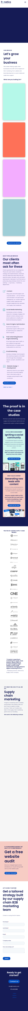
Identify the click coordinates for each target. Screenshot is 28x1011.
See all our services (9, 383)
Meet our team (8, 387)
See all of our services (14, 243)
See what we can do (14, 458)
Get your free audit (11, 873)
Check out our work (14, 505)
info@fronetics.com (14, 986)
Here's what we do (11, 34)
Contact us (14, 981)
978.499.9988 (14, 989)
